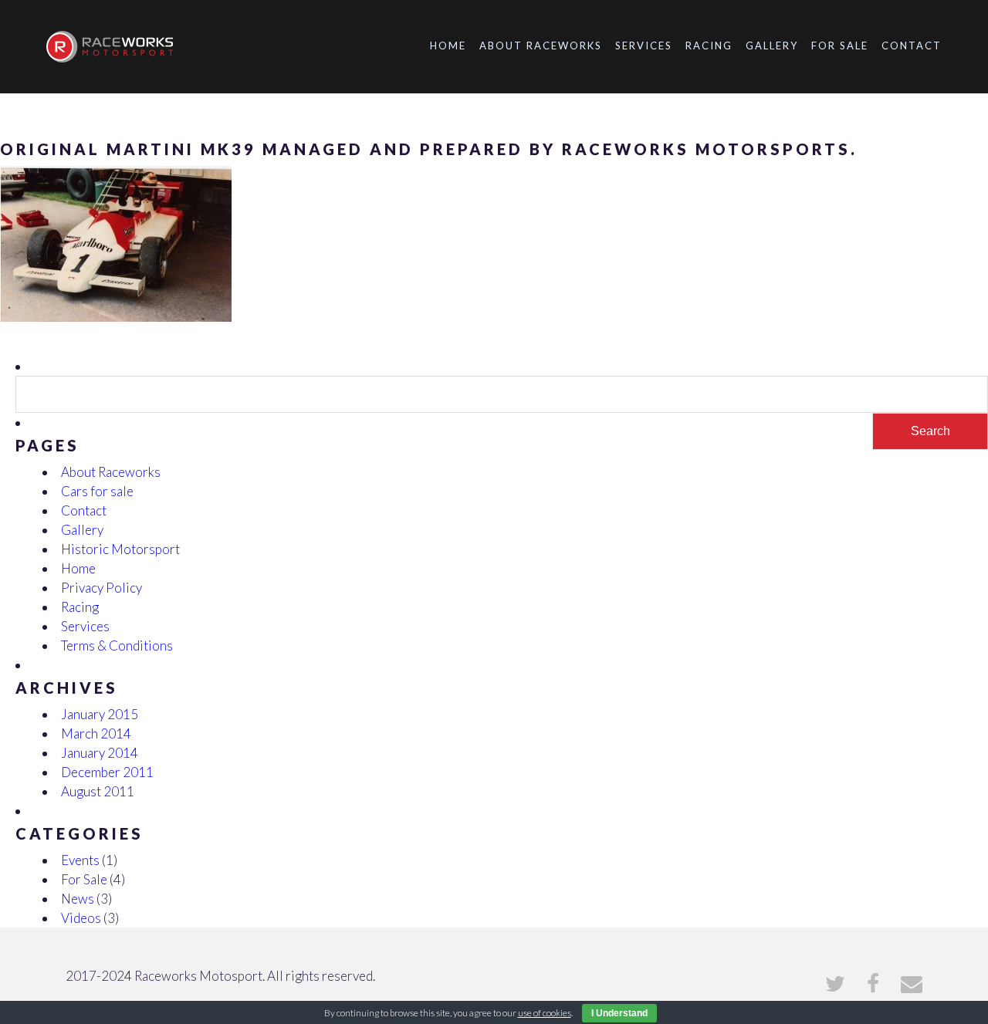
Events (80, 860)
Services (643, 45)
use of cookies (544, 1013)
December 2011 (107, 772)
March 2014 (96, 733)
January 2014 (99, 753)
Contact (911, 45)
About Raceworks (540, 45)
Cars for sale (97, 491)
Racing (709, 45)
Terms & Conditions (117, 645)
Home (448, 45)
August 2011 (97, 791)
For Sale (839, 45)
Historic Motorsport (120, 549)
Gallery (772, 45)
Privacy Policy (101, 588)
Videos (81, 918)
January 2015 (99, 714)
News (77, 899)
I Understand (619, 1013)
